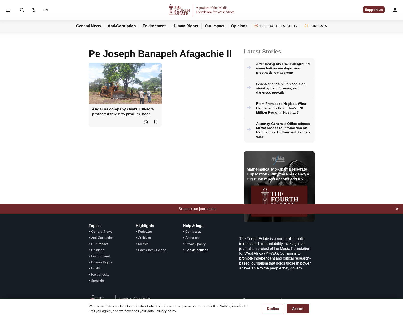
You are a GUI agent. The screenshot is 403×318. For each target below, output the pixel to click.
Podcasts (318, 26)
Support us (374, 10)
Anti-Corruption (122, 26)
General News (88, 26)
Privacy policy (195, 244)
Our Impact (214, 26)
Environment (154, 26)
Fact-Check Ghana (152, 250)
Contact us (193, 231)
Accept (297, 308)
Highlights (145, 226)
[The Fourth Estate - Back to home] (202, 10)
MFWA (143, 244)
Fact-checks (100, 274)
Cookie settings (196, 250)
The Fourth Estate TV (278, 26)
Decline (273, 308)
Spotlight (97, 280)
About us (192, 238)
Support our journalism (197, 209)
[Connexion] (395, 10)
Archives (144, 238)
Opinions (239, 26)
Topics (95, 226)
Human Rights (185, 26)
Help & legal (193, 226)
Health (96, 268)
